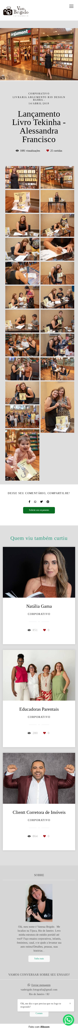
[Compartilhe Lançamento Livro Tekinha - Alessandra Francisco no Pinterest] (48, 501)
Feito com (39, 1026)
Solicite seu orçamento (39, 510)
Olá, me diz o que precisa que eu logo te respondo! (40, 1005)
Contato (39, 1013)
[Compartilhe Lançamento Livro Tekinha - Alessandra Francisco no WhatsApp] (35, 501)
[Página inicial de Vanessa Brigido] (17, 10)
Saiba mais (39, 958)
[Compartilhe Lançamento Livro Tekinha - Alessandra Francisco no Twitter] (41, 501)
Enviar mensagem (41, 985)
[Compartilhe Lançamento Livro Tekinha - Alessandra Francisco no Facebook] (29, 501)
